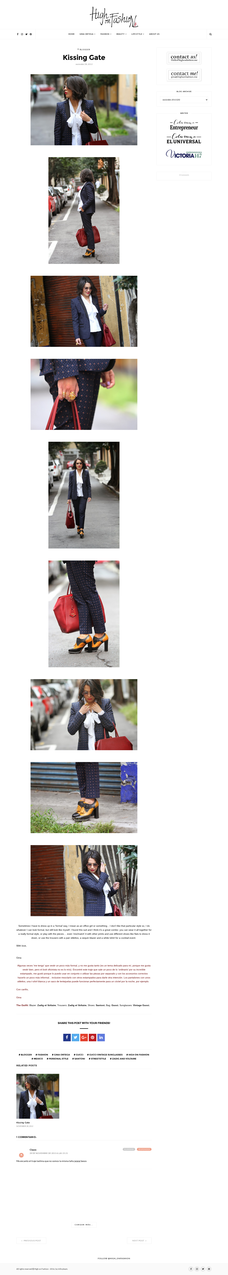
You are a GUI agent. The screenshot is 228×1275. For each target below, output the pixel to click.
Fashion (104, 34)
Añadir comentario (21, 1155)
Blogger (85, 50)
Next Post (138, 1241)
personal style (58, 1058)
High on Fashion (138, 1054)
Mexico (38, 1058)
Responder (144, 1149)
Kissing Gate (23, 1123)
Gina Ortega (86, 34)
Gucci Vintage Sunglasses (106, 1054)
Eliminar (129, 1149)
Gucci (79, 1054)
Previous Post (32, 1241)
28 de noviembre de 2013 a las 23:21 (49, 1153)
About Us (154, 34)
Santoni (79, 1058)
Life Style (137, 34)
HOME (71, 34)
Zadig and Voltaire (124, 1058)
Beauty (121, 34)
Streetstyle (98, 1058)
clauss (33, 1150)
